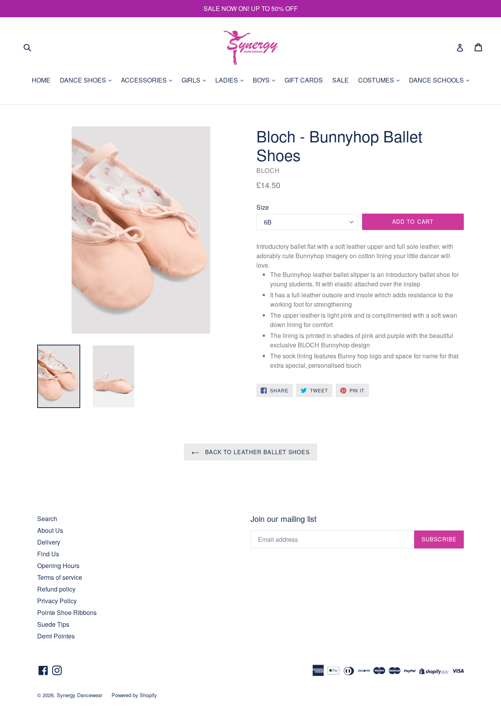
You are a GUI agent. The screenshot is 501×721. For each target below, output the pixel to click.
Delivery (48, 542)
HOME (41, 80)
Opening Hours (58, 565)
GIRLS (192, 80)
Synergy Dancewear (79, 695)
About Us (50, 530)
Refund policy (56, 588)
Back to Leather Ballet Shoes (256, 452)
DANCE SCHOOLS (437, 80)
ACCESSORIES (144, 80)
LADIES (227, 80)
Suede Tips (53, 624)
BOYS (262, 80)
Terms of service (59, 577)
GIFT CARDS (304, 80)
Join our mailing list (283, 518)
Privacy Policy (57, 600)
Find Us (48, 553)
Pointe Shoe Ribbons (67, 612)
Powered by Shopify (134, 695)
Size (262, 207)
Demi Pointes (56, 635)
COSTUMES (377, 80)
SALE (340, 80)
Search (47, 518)
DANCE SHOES (84, 80)
